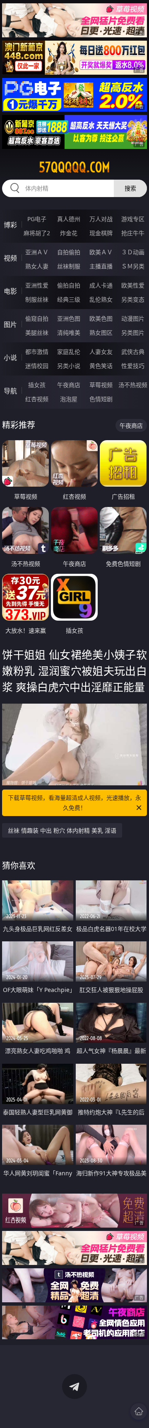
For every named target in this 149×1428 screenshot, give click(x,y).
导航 (10, 390)
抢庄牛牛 (132, 233)
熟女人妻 (36, 266)
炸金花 (68, 233)
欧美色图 (101, 318)
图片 (10, 324)
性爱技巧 (132, 366)
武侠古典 (132, 352)
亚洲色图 (68, 318)
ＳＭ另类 (132, 266)
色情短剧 (101, 399)
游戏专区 (132, 219)
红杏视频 (36, 399)
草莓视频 (101, 385)
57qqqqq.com (74, 167)
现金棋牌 (101, 233)
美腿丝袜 (36, 332)
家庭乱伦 (68, 352)
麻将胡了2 (37, 233)
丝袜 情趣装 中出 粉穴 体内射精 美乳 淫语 (62, 830)
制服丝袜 (36, 299)
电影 (10, 291)
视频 (10, 258)
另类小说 (68, 366)
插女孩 (37, 385)
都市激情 (36, 352)
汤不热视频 (132, 385)
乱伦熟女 (101, 299)
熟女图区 (101, 332)
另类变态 (132, 299)
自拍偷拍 (68, 252)
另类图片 (132, 332)
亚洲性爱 (36, 285)
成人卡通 (101, 285)
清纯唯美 (68, 332)
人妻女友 (101, 352)
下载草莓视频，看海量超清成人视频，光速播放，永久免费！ (74, 802)
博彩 (10, 224)
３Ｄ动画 (132, 252)
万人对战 (101, 219)
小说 (10, 357)
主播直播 (101, 266)
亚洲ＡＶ (36, 252)
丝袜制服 (68, 266)
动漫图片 (132, 318)
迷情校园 (36, 366)
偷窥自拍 (36, 318)
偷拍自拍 (68, 285)
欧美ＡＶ (101, 252)
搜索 (130, 188)
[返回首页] (138, 1411)
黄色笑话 (101, 366)
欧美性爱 (132, 285)
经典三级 (68, 299)
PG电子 (36, 219)
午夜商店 (68, 385)
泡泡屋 (68, 399)
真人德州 (68, 219)
